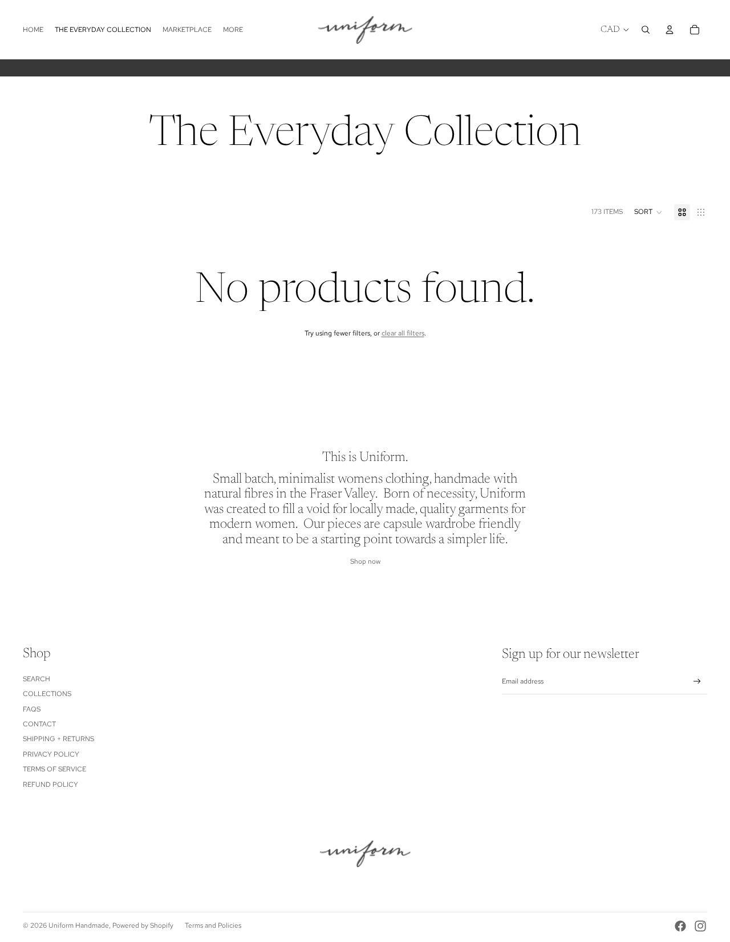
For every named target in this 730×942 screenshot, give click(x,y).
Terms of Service (54, 769)
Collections (47, 693)
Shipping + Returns (58, 738)
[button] (648, 212)
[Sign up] (697, 682)
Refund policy (50, 784)
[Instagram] (700, 926)
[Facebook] (680, 926)
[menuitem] (233, 29)
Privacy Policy (51, 754)
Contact (39, 724)
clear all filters (403, 333)
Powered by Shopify (142, 925)
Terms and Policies (213, 925)
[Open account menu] (669, 29)
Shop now (365, 561)
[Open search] (645, 29)
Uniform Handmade (78, 925)
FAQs (31, 709)
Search (36, 679)
